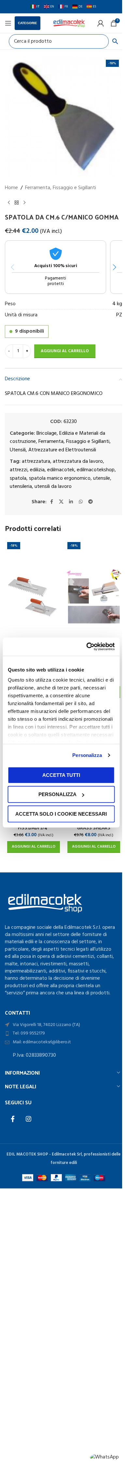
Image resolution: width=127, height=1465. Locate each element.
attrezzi (18, 470)
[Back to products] (17, 202)
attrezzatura (36, 461)
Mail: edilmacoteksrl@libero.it (42, 1042)
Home (11, 188)
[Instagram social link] (28, 1119)
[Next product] (24, 202)
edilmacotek (60, 470)
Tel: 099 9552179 (29, 1033)
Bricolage (46, 433)
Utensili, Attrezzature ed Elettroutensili (53, 450)
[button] (114, 267)
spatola (18, 478)
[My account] (100, 23)
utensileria (21, 486)
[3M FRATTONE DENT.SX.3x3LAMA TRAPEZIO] (93, 597)
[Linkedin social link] (71, 502)
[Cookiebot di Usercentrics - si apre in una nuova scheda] (87, 646)
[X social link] (61, 502)
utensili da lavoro (53, 486)
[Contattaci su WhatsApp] (104, 1457)
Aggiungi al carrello (65, 351)
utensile (101, 478)
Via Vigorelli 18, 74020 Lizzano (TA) (46, 1025)
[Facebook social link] (51, 502)
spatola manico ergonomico (60, 478)
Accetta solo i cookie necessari (61, 813)
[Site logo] (69, 23)
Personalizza (87, 755)
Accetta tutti (61, 775)
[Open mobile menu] (8, 23)
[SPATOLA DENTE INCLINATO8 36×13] (33, 597)
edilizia (37, 470)
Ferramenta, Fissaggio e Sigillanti (60, 188)
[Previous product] (9, 202)
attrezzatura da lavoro (78, 461)
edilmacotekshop (96, 470)
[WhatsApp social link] (81, 502)
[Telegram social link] (90, 502)
